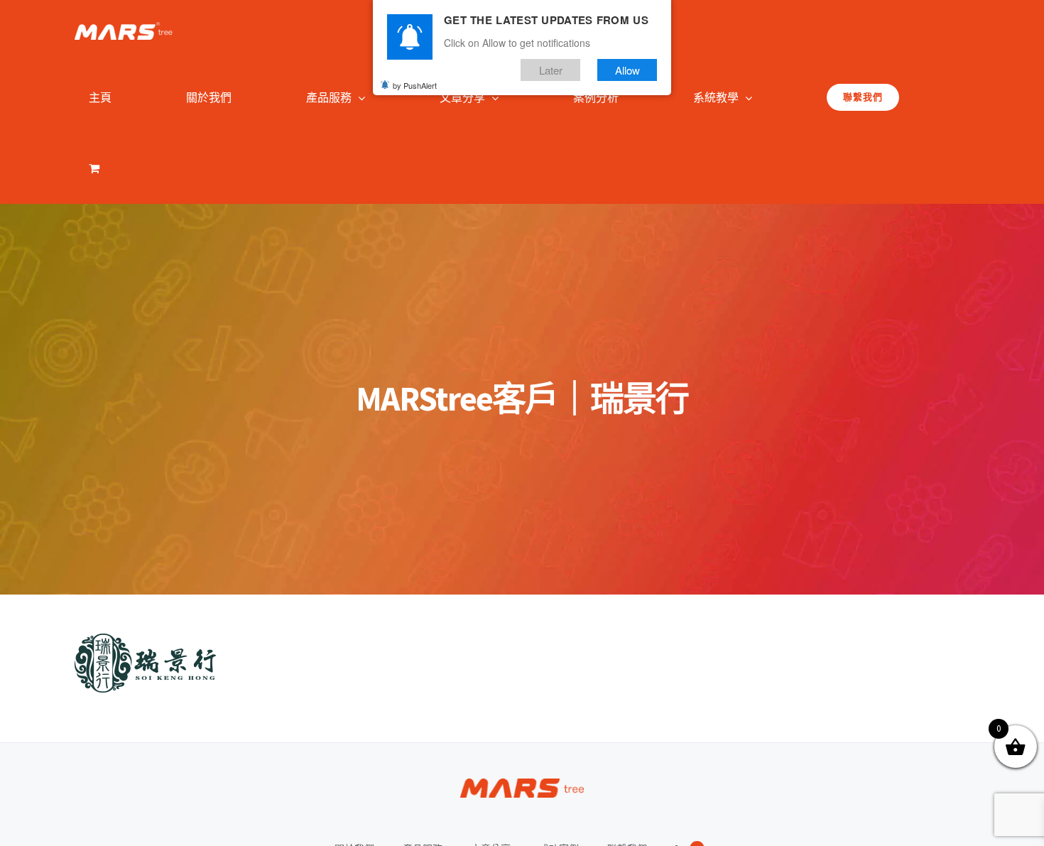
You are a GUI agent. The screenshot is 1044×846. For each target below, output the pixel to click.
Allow (627, 70)
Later (550, 70)
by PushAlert (415, 85)
